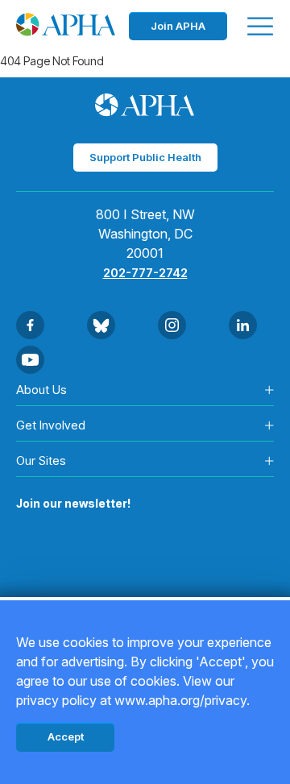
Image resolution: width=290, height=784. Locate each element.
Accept (66, 736)
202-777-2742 (145, 272)
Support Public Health (145, 157)
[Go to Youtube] (30, 360)
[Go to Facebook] (30, 325)
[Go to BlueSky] (101, 325)
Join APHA (178, 25)
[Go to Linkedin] (243, 325)
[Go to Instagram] (172, 325)
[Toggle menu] (260, 26)
